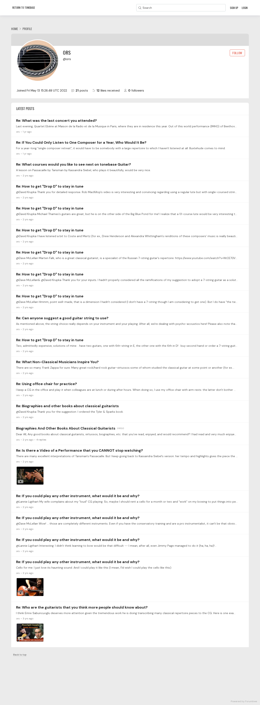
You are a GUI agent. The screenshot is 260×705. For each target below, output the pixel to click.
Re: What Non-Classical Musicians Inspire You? (57, 362)
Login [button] (245, 8)
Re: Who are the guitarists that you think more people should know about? (82, 607)
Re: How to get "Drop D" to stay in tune (49, 186)
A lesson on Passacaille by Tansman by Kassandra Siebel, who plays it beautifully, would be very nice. (83, 170)
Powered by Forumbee (244, 701)
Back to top (20, 654)
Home (14, 28)
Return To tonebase (23, 7)
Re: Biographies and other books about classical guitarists (67, 406)
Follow (237, 53)
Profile (27, 28)
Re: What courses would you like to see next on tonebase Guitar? (73, 164)
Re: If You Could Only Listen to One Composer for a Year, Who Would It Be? (81, 142)
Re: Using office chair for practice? (46, 383)
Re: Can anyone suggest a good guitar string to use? (62, 318)
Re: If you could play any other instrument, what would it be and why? (78, 495)
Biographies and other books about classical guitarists (65, 428)
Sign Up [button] (234, 8)
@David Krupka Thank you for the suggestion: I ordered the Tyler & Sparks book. (70, 411)
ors (18, 131)
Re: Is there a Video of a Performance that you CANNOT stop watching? (79, 450)
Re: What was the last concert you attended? (56, 120)
